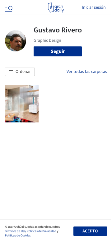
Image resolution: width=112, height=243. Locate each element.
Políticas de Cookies (17, 235)
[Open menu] (8, 7)
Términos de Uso (15, 231)
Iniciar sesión (94, 7)
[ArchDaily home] (56, 7)
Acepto (90, 231)
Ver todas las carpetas (87, 72)
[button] (20, 72)
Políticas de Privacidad (41, 231)
